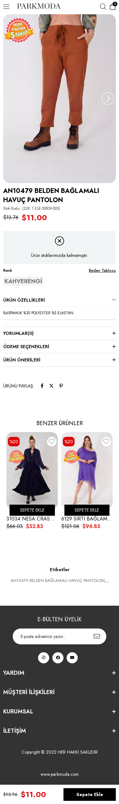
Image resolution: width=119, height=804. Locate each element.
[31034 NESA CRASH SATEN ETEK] (32, 470)
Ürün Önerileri (21, 360)
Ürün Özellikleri (24, 300)
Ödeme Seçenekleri (26, 346)
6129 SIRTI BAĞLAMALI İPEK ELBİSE (87, 519)
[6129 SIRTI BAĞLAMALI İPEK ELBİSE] (87, 470)
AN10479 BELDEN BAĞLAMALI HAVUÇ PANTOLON (57, 580)
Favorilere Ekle (51, 443)
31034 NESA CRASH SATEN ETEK (32, 519)
